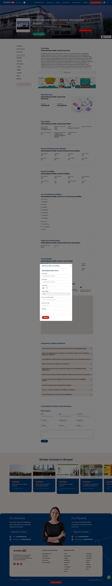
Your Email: (44, 279)
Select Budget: (45, 291)
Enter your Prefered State (48, 297)
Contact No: (45, 285)
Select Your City (45, 303)
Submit (45, 317)
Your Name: (44, 273)
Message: (44, 308)
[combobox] (44, 287)
